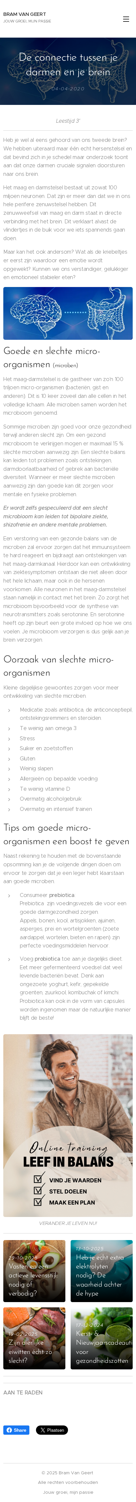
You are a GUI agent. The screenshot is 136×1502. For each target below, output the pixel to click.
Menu (126, 18)
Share (20, 1430)
